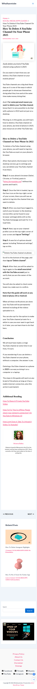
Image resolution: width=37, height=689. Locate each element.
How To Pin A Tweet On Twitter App (17, 575)
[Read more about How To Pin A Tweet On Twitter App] (18, 564)
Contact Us (18, 660)
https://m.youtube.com (12, 181)
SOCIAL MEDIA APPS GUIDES (20, 550)
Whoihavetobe (9, 3)
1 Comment (8, 550)
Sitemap (18, 666)
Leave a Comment (10, 578)
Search (5, 607)
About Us (18, 657)
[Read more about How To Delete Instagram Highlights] (18, 537)
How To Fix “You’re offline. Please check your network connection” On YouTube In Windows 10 (17, 413)
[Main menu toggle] (33, 3)
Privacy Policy (18, 654)
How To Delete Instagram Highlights (17, 547)
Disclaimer (18, 663)
